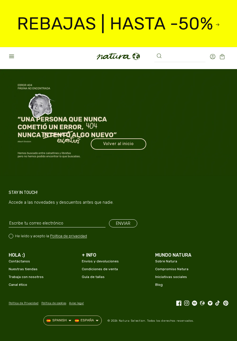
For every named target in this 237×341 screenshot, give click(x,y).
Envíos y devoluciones (100, 261)
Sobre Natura (166, 261)
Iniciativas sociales (171, 277)
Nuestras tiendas (23, 269)
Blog (159, 285)
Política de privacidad (68, 236)
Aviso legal (76, 303)
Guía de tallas (93, 277)
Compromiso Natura (171, 269)
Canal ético (18, 285)
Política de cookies (53, 303)
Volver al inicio (118, 143)
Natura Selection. (132, 321)
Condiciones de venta (100, 269)
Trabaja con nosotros (26, 277)
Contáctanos (19, 261)
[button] (11, 56)
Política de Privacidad (23, 303)
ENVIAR (123, 223)
